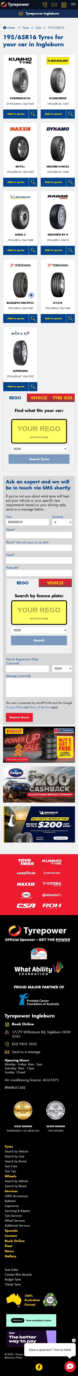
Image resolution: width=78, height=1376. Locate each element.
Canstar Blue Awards (18, 1275)
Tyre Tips (10, 1171)
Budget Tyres (13, 1279)
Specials (11, 1231)
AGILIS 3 (20, 234)
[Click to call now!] (45, 4)
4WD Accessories (16, 1196)
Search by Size (14, 1156)
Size (8, 517)
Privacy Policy (14, 707)
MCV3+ (20, 166)
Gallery (10, 1256)
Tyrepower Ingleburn (42, 13)
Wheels (10, 1176)
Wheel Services (15, 1221)
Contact (11, 1236)
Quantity (57, 517)
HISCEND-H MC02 (58, 166)
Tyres (9, 1146)
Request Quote (19, 717)
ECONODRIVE (57, 98)
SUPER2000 (20, 371)
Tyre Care (11, 1166)
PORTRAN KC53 (20, 98)
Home (10, 28)
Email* (10, 555)
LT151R (57, 303)
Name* (11, 530)
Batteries (10, 1201)
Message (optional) (18, 676)
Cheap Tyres (13, 1284)
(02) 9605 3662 (24, 1044)
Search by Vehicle (16, 1151)
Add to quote (15, 114)
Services (11, 1191)
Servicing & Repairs (17, 1211)
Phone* (27, 542)
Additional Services (17, 1226)
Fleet (8, 1246)
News (9, 1251)
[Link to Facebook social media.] (39, 1367)
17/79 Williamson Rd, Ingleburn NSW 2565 (41, 1034)
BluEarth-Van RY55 (20, 303)
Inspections (12, 1206)
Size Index (11, 1270)
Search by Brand (15, 1161)
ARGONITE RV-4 (58, 234)
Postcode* (12, 568)
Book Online (15, 1241)
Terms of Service (40, 707)
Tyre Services (13, 1216)
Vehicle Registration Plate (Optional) (22, 661)
